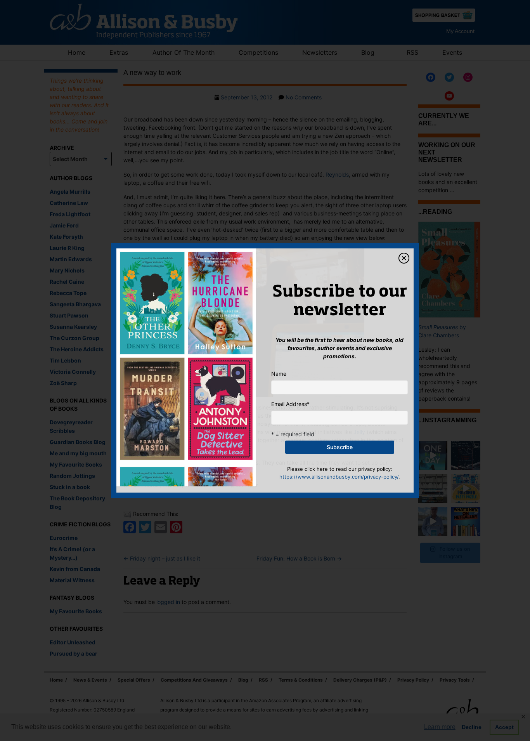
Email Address (290, 404)
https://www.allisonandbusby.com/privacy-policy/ (338, 477)
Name (278, 373)
